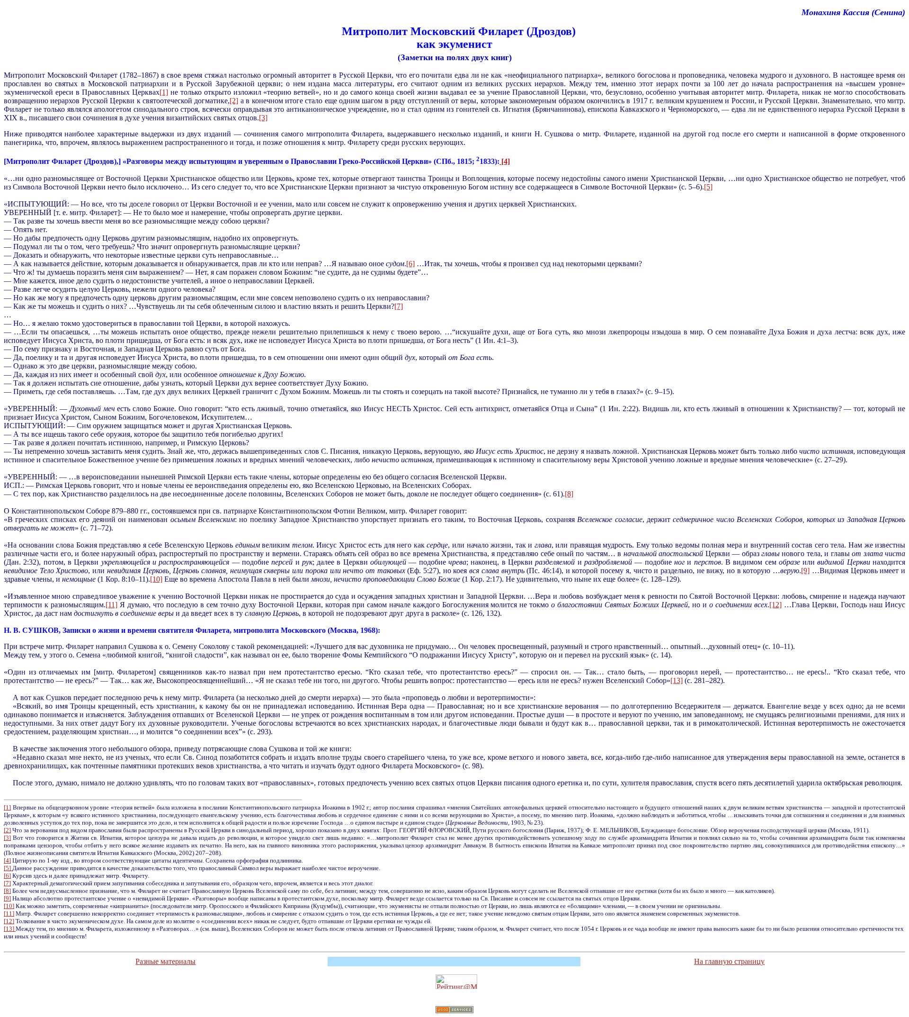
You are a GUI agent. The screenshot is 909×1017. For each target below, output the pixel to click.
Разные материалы (165, 961)
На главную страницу (729, 961)
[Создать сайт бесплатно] (454, 1011)
